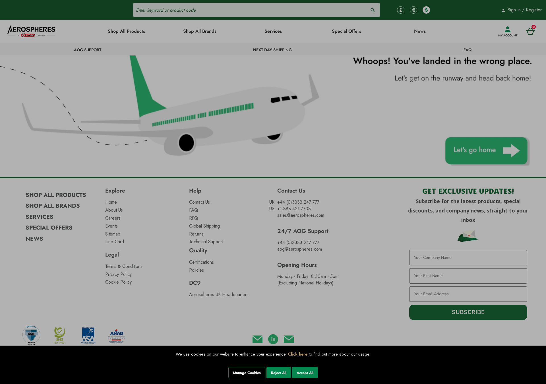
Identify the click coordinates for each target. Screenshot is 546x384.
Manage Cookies (247, 372)
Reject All (278, 372)
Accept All (305, 372)
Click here (297, 354)
